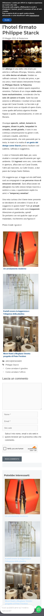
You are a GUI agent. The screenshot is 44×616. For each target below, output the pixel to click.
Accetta (7, 20)
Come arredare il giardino (17, 368)
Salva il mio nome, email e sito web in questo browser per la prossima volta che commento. (23, 437)
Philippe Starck (12, 365)
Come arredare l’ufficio (15, 372)
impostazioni (34, 16)
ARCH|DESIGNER (14, 361)
